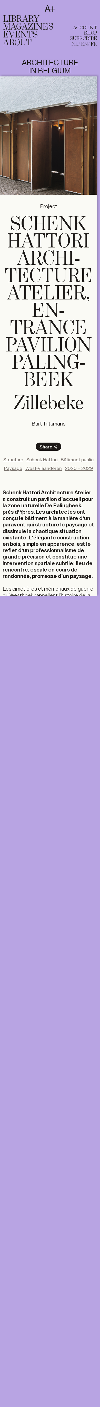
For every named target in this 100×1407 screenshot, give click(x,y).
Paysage (13, 468)
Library (21, 19)
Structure (13, 459)
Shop (90, 33)
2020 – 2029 (79, 468)
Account (85, 28)
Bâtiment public (77, 459)
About (17, 42)
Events (20, 34)
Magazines (28, 27)
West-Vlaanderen (43, 468)
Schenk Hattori (42, 459)
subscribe (83, 38)
